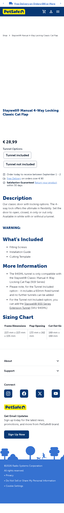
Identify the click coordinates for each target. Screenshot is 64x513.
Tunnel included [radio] (17, 155)
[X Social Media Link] (40, 393)
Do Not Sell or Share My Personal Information (31, 480)
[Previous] (3, 3)
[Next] (60, 3)
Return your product (46, 182)
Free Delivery (14, 178)
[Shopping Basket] (44, 11)
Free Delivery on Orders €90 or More (34, 3)
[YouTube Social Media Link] (56, 393)
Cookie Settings (14, 486)
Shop (5, 35)
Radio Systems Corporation (27, 465)
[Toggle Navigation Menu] (57, 11)
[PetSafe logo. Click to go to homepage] (14, 11)
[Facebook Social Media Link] (24, 393)
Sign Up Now (16, 434)
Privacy (9, 475)
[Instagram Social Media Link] (8, 393)
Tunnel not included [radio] (20, 164)
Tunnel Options (12, 148)
